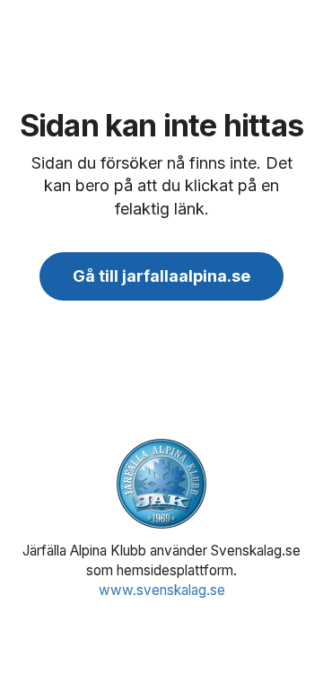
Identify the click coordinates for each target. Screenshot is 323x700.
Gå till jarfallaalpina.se (161, 276)
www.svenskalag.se (162, 590)
